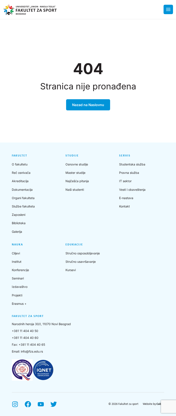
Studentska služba (132, 164)
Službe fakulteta (23, 206)
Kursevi (70, 270)
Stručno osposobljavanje (82, 253)
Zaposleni (18, 214)
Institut (16, 261)
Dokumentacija (22, 189)
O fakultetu (19, 164)
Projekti (17, 295)
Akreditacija (20, 181)
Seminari (18, 278)
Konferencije (20, 270)
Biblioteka (19, 223)
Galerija (17, 231)
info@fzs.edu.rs (32, 351)
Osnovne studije (76, 164)
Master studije (75, 172)
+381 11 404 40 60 (25, 337)
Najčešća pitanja (77, 181)
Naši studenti (74, 189)
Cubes (160, 404)
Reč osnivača (21, 172)
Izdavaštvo (19, 286)
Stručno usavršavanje (80, 261)
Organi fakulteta (23, 198)
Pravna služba (129, 172)
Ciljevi (16, 253)
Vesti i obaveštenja (132, 189)
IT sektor (125, 181)
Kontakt (124, 206)
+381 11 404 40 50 (25, 331)
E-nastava (126, 198)
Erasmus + (19, 303)
